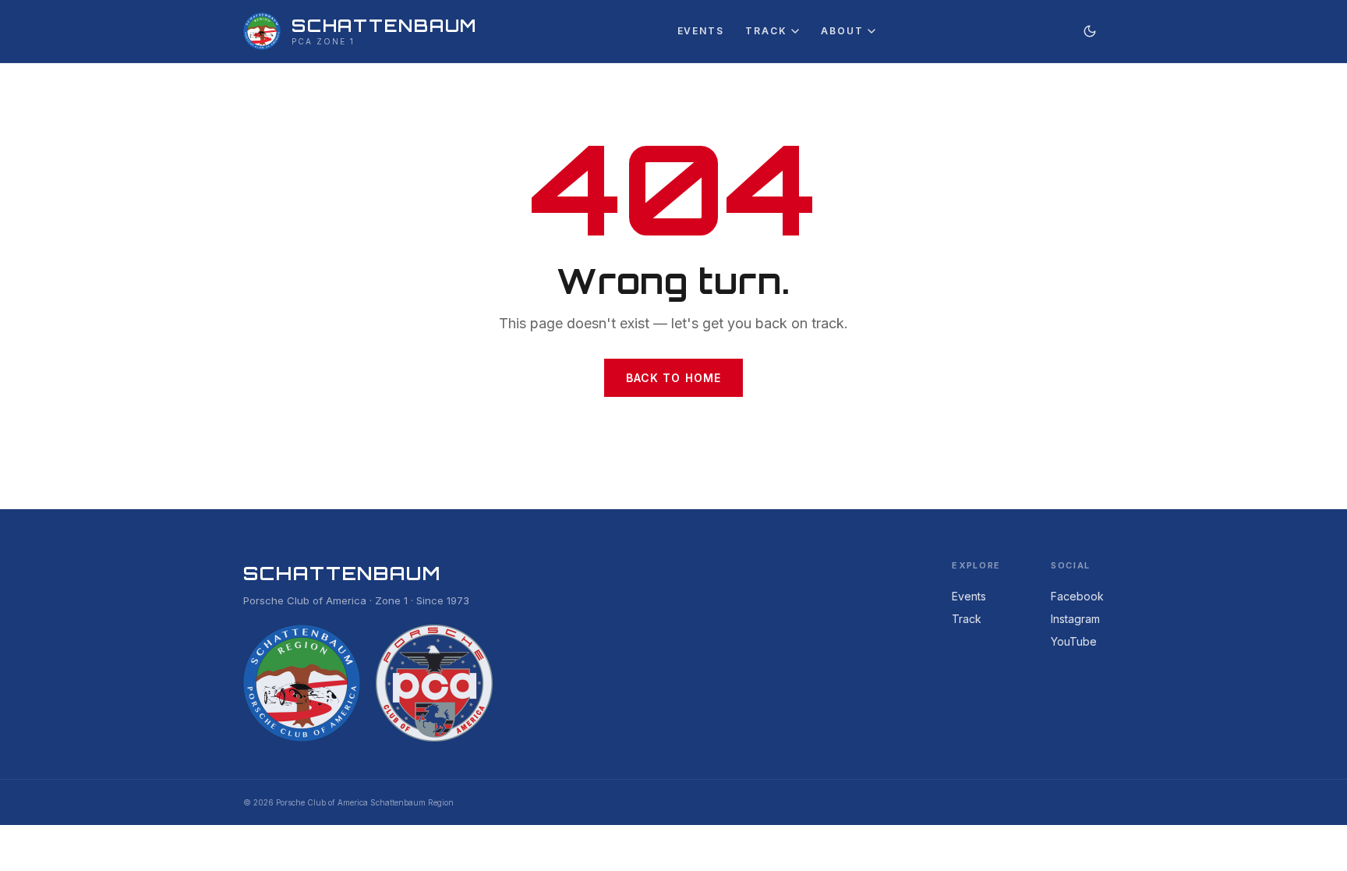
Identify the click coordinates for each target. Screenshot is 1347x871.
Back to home (673, 377)
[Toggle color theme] (1090, 31)
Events (700, 31)
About (842, 31)
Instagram (1075, 618)
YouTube (1074, 641)
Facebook (1077, 596)
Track (766, 31)
